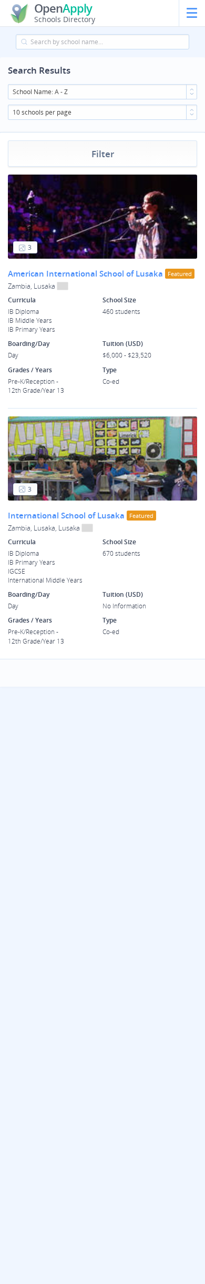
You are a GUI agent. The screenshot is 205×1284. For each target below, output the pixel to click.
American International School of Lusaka (85, 273)
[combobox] (102, 91)
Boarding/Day (28, 343)
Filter (102, 154)
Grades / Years (30, 369)
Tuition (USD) (122, 343)
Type (109, 369)
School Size (119, 299)
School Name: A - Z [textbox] (40, 91)
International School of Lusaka (66, 515)
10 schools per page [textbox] (42, 112)
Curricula (22, 299)
